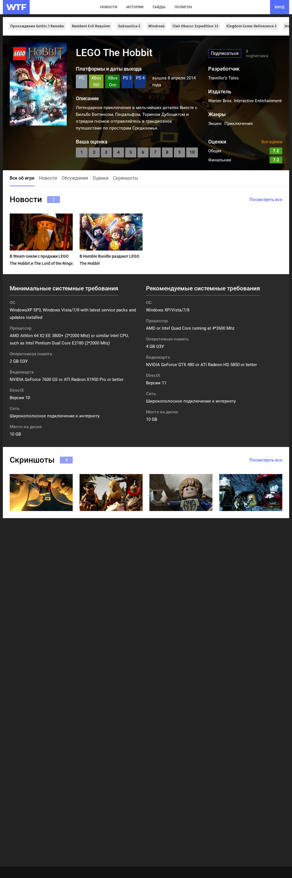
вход (280, 7)
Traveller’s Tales (223, 78)
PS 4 (140, 78)
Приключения (238, 123)
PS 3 (127, 78)
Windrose (156, 26)
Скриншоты (125, 178)
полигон (183, 7)
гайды (159, 7)
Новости (48, 178)
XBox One (112, 81)
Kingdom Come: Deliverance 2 (251, 26)
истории (134, 7)
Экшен (215, 123)
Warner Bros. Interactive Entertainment (245, 100)
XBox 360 (96, 81)
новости (108, 7)
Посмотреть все (266, 199)
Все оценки (271, 142)
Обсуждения (75, 178)
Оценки (100, 178)
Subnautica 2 (129, 26)
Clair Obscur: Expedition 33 (195, 26)
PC (81, 78)
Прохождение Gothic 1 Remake (37, 26)
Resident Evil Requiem (91, 26)
